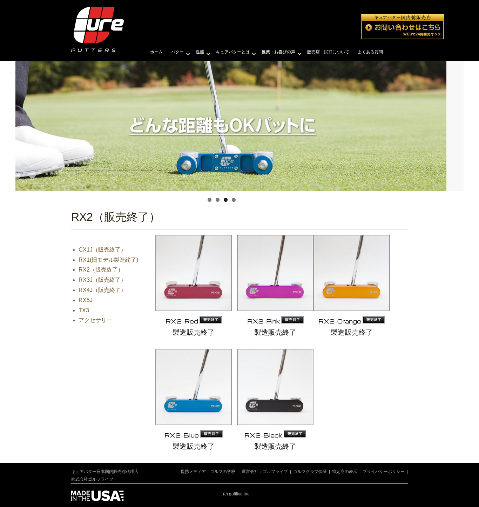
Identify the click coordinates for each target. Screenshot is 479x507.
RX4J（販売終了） (102, 290)
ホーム (156, 51)
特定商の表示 (344, 471)
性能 (200, 51)
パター (177, 51)
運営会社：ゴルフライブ (265, 471)
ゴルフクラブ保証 (310, 471)
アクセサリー (95, 320)
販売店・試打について (328, 51)
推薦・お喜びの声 (278, 51)
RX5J (86, 300)
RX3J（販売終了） (102, 280)
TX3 (84, 310)
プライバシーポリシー (384, 471)
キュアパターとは (233, 51)
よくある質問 (370, 51)
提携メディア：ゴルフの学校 (208, 471)
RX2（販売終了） (101, 270)
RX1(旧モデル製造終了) (108, 260)
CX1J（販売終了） (102, 250)
